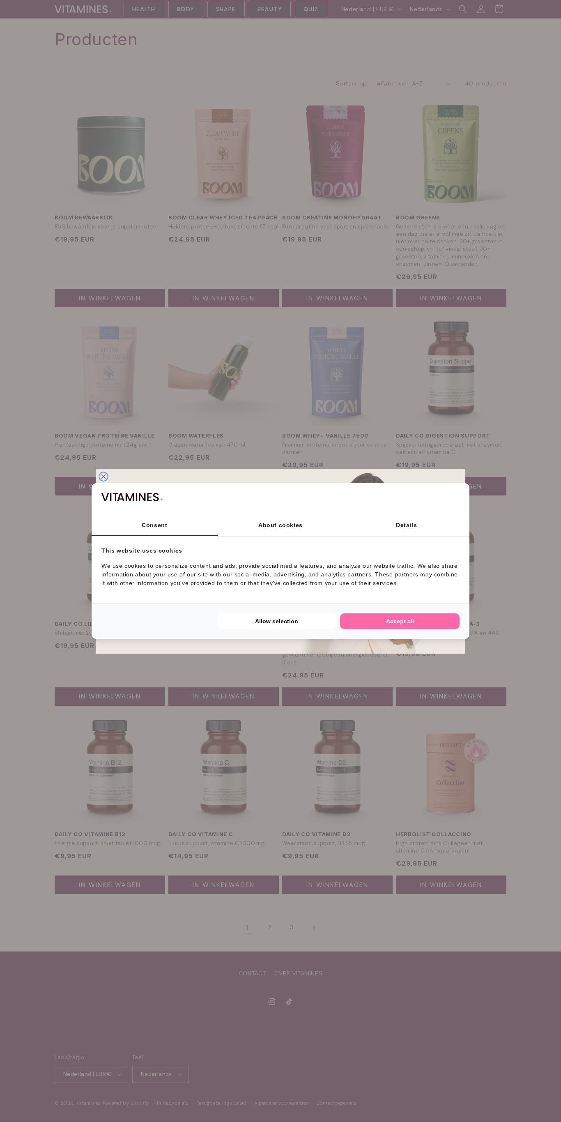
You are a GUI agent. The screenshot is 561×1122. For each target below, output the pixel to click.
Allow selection (276, 621)
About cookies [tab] (280, 525)
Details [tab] (406, 525)
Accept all (400, 621)
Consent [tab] (154, 525)
